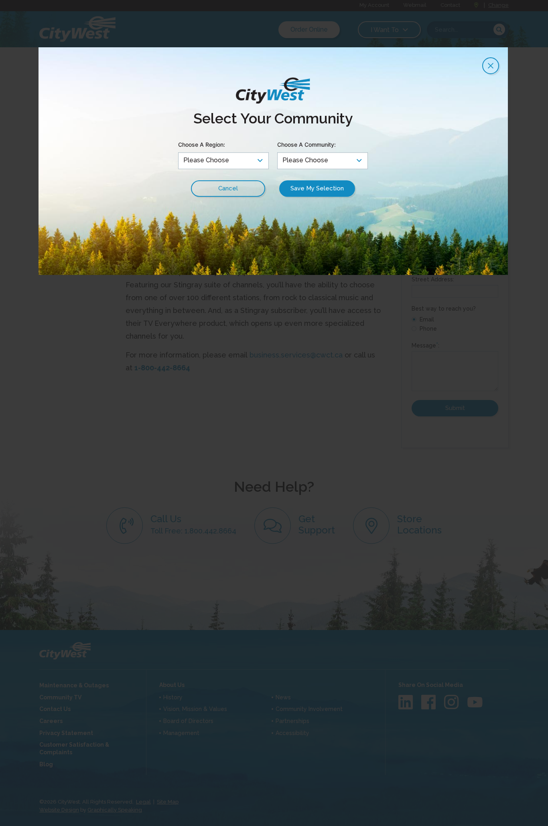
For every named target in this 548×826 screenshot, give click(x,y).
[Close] (490, 65)
